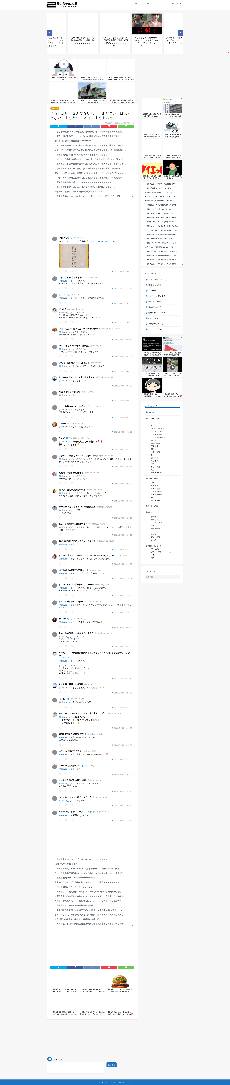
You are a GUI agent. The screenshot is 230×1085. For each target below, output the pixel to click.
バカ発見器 (155, 489)
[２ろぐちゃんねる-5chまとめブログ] (62, 8)
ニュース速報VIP (158, 437)
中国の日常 (155, 440)
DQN (153, 483)
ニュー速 (152, 290)
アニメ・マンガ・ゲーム (161, 552)
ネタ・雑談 (153, 478)
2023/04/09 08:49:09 (123, 564)
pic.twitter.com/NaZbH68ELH (105, 241)
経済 (153, 470)
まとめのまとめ (155, 329)
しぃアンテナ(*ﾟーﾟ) (157, 279)
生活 (150, 512)
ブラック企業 (156, 491)
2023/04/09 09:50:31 (123, 400)
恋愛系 (153, 534)
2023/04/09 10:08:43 (123, 371)
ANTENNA (176, 4)
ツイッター (55, 108)
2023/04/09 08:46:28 (123, 579)
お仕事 (153, 517)
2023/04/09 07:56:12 (123, 806)
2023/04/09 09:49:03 (123, 417)
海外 (153, 464)
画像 (153, 558)
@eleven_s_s (65, 281)
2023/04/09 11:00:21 (123, 323)
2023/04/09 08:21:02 (123, 707)
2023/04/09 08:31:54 (123, 647)
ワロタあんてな (155, 285)
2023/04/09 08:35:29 (123, 627)
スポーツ (154, 555)
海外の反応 (153, 506)
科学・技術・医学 (158, 467)
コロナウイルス (157, 431)
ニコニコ (154, 486)
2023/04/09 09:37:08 (123, 450)
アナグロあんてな (156, 324)
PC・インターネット (159, 429)
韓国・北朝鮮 (156, 473)
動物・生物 (155, 528)
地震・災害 (155, 452)
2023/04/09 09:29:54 (123, 484)
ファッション (156, 522)
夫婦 (153, 531)
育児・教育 (155, 537)
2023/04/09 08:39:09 (123, 596)
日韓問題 (154, 458)
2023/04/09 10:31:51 (123, 357)
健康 (153, 525)
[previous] (49, 33)
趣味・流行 (155, 500)
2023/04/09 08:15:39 (123, 745)
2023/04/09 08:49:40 (123, 549)
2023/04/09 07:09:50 (123, 774)
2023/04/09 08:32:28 (123, 678)
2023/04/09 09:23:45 (123, 501)
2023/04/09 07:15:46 (123, 821)
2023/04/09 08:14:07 (123, 760)
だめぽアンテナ (155, 302)
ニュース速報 (154, 418)
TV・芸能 (155, 549)
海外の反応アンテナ (157, 313)
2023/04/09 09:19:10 (123, 535)
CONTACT (151, 4)
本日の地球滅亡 (157, 494)
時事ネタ (154, 461)
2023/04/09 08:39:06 (123, 613)
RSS (164, 4)
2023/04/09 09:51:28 (123, 386)
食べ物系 (154, 540)
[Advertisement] (92, 215)
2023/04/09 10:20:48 (123, 340)
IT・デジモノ (156, 423)
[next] (180, 33)
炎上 (153, 497)
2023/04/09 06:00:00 (123, 272)
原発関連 (154, 446)
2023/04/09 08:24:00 (123, 693)
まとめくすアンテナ (157, 296)
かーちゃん (155, 520)
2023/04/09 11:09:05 (123, 303)
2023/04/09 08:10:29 (123, 728)
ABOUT (136, 4)
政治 (153, 455)
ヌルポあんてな (155, 307)
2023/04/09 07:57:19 (123, 791)
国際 (153, 449)
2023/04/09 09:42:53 (123, 432)
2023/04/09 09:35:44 (123, 467)
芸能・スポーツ (155, 546)
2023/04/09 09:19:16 (123, 518)
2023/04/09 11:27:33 (123, 289)
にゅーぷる (153, 318)
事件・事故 (155, 443)
